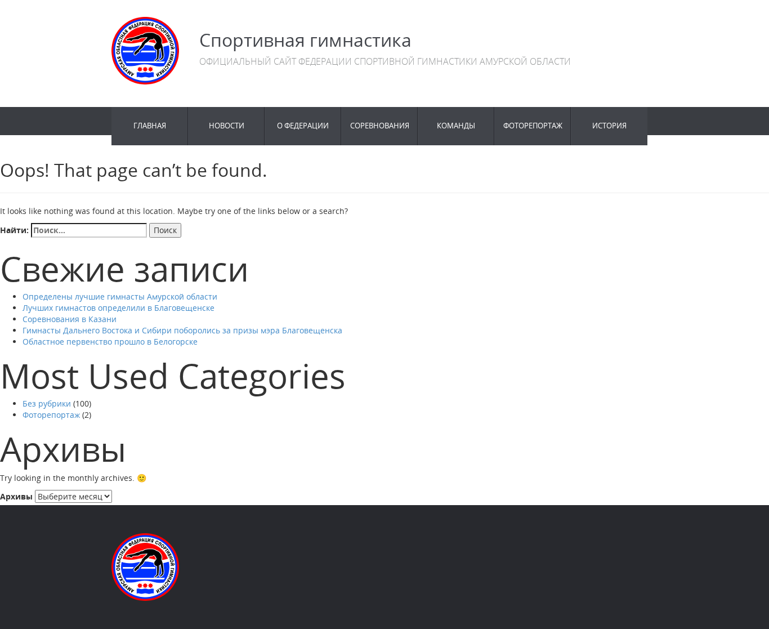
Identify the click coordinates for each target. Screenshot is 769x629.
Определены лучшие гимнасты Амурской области (120, 296)
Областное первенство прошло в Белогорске (110, 341)
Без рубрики (47, 403)
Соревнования (379, 126)
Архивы (16, 496)
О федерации (303, 126)
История (609, 126)
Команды (456, 126)
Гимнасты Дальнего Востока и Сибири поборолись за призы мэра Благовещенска (182, 330)
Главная (149, 126)
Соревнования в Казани (70, 319)
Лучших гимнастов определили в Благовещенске (118, 307)
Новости (226, 126)
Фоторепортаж (532, 126)
